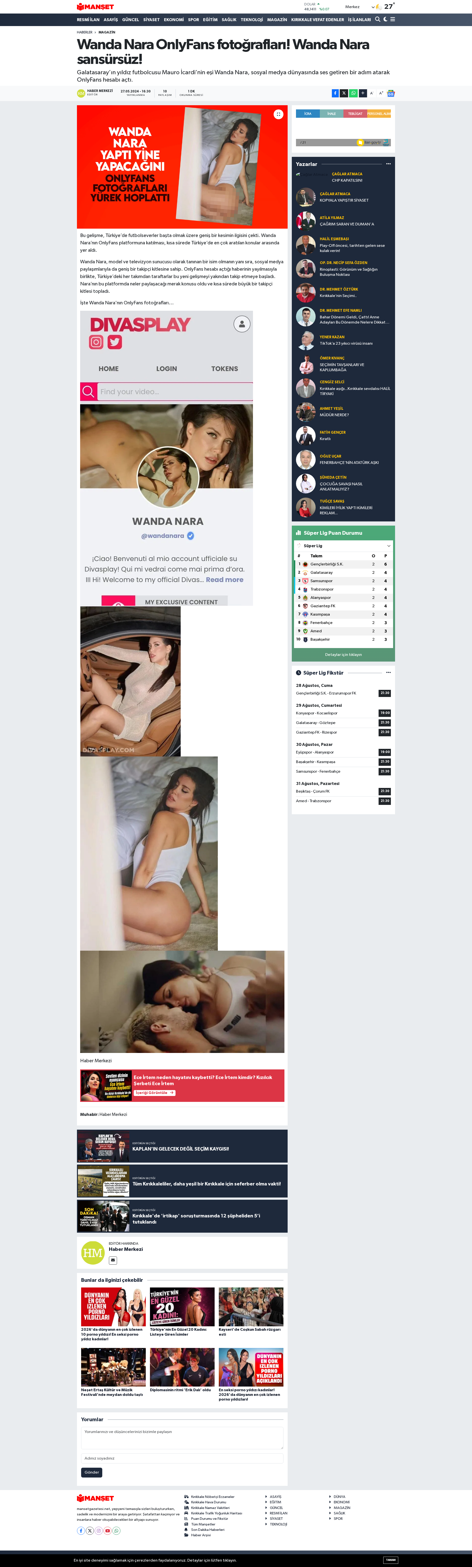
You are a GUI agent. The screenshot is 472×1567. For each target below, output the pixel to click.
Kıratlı (325, 439)
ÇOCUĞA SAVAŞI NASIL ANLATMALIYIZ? (341, 486)
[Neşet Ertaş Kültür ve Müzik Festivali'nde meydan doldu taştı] (113, 1367)
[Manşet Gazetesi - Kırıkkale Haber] (95, 6)
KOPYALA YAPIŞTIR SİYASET (344, 200)
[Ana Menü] (391, 20)
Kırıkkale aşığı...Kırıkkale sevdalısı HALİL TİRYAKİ (355, 391)
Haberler (84, 32)
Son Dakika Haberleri (207, 1530)
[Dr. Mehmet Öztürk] (306, 293)
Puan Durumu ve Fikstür (209, 1519)
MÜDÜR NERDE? (334, 415)
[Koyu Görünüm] (384, 20)
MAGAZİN (277, 20)
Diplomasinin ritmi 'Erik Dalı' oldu (180, 1390)
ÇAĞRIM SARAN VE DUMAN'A (347, 224)
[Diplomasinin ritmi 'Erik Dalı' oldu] (182, 1367)
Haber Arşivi (201, 1535)
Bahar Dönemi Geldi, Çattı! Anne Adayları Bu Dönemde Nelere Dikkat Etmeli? (352, 320)
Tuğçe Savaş (332, 501)
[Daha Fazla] (363, 93)
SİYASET (151, 20)
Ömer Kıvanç (332, 358)
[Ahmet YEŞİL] (306, 412)
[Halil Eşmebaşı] (306, 245)
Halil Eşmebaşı (334, 239)
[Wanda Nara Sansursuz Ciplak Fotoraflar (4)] (130, 680)
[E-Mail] (113, 1261)
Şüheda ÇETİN (333, 477)
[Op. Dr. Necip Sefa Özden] (306, 269)
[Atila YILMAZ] (306, 221)
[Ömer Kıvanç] (306, 364)
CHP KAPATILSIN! (347, 180)
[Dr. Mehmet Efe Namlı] (306, 316)
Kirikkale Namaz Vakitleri (210, 1508)
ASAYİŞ (111, 20)
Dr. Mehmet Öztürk (339, 289)
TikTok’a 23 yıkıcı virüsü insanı (346, 343)
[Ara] (378, 20)
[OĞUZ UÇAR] (306, 460)
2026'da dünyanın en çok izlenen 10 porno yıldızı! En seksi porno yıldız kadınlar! (111, 1334)
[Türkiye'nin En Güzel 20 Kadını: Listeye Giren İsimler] (182, 1307)
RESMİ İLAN (88, 20)
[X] (90, 1531)
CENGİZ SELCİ (332, 382)
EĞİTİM (210, 20)
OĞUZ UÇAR (330, 456)
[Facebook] (81, 1531)
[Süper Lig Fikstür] (388, 673)
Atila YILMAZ (332, 218)
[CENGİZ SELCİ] (306, 388)
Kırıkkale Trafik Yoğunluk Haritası (216, 1513)
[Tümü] (388, 164)
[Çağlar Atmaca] (312, 175)
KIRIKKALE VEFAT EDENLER (317, 20)
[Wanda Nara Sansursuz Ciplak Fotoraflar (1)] (149, 853)
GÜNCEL (130, 20)
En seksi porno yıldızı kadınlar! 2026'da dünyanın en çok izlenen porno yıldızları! (249, 1394)
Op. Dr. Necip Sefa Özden (343, 263)
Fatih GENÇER (333, 432)
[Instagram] (99, 1531)
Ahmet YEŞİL (331, 409)
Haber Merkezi (126, 1249)
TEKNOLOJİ (252, 20)
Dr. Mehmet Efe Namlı (341, 310)
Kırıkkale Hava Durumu (208, 1502)
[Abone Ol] (391, 93)
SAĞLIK (229, 20)
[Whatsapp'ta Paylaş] (353, 93)
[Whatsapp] (116, 1531)
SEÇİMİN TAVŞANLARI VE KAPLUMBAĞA (342, 367)
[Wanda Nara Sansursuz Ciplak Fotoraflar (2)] (182, 1001)
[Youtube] (107, 1531)
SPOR (193, 20)
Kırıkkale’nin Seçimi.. (338, 296)
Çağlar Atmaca (347, 174)
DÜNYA (339, 1497)
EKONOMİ (174, 20)
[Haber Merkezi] (93, 1253)
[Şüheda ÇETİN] (306, 483)
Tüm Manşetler (203, 1524)
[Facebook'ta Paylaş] (335, 93)
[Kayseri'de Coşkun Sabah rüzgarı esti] (251, 1307)
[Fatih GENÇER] (306, 436)
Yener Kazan (332, 337)
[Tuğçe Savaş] (306, 507)
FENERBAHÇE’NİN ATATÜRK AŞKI (349, 463)
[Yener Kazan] (306, 340)
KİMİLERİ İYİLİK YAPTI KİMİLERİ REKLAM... (346, 510)
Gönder (92, 1472)
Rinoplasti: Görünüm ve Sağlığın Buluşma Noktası (349, 272)
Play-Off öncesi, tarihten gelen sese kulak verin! (352, 248)
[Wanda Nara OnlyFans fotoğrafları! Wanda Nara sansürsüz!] (182, 167)
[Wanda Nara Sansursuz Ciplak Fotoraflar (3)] (166, 458)
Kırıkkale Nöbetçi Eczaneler (213, 1497)
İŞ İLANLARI (359, 20)
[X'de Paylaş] (344, 93)
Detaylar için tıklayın (343, 655)
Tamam (391, 1560)
